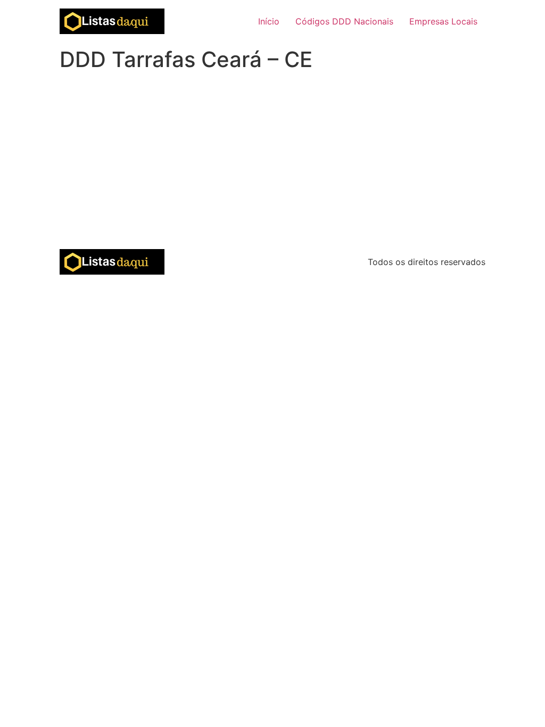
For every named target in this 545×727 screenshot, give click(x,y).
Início (268, 21)
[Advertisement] (272, 169)
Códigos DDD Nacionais (344, 21)
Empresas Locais (443, 21)
